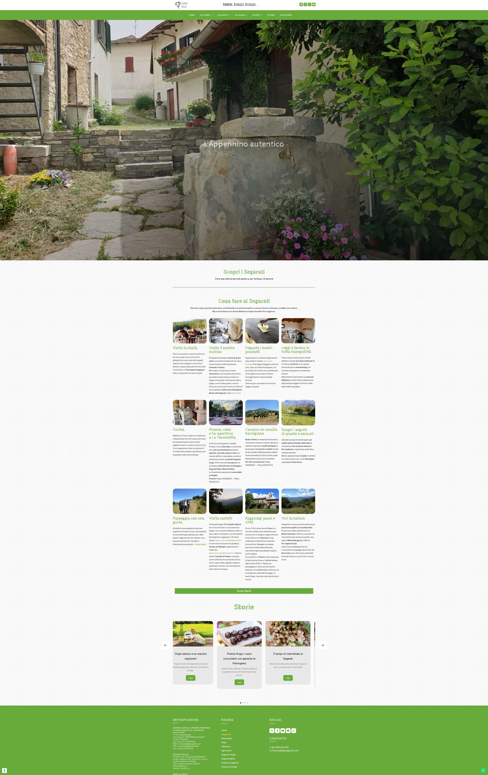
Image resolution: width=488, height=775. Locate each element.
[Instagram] (305, 4)
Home (192, 15)
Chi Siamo (205, 15)
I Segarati (226, 734)
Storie (271, 15)
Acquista (223, 15)
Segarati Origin (228, 754)
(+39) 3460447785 (278, 747)
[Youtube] (314, 4)
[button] (240, 702)
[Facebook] (301, 4)
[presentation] (165, 645)
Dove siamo (286, 15)
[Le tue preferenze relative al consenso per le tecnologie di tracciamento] (4, 770)
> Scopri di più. (200, 544)
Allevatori (226, 746)
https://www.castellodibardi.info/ (228, 540)
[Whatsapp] (309, 4)
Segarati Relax (228, 758)
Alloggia (240, 15)
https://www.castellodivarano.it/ (222, 553)
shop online (236, 393)
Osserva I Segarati (230, 763)
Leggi (195, 682)
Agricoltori (226, 750)
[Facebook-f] (277, 730)
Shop (223, 742)
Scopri (256, 15)
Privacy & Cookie (229, 767)
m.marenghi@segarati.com (284, 750)
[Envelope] (288, 730)
